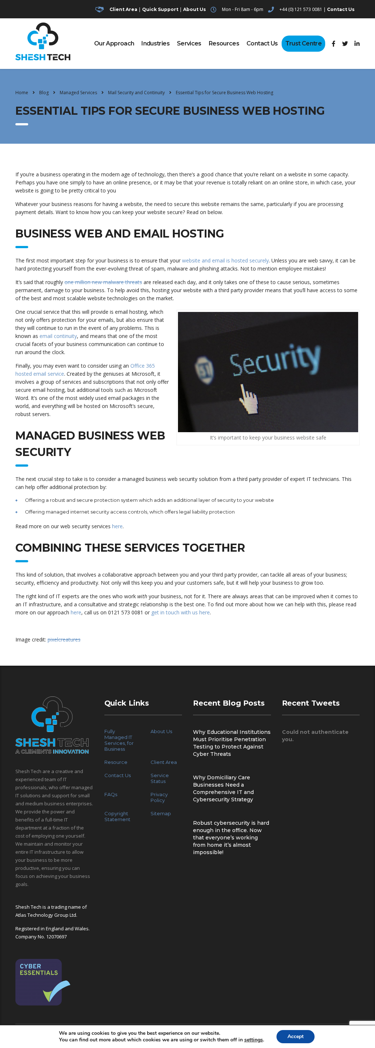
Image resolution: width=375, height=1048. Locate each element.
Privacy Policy (159, 797)
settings (253, 1040)
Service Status (160, 778)
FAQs (110, 794)
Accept (295, 1036)
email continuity (58, 335)
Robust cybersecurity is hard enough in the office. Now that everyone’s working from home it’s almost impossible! (231, 838)
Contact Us (340, 9)
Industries (155, 43)
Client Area (123, 9)
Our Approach (114, 43)
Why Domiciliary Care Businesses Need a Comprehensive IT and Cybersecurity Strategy (223, 788)
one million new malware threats (103, 282)
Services (189, 43)
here (117, 526)
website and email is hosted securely (225, 260)
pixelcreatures (64, 639)
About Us (194, 9)
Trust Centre (303, 43)
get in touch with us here (180, 612)
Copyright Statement (117, 816)
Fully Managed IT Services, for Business (119, 740)
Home (21, 92)
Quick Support (160, 9)
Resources (224, 43)
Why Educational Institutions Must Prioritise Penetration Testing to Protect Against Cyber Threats (232, 743)
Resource (115, 762)
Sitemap (161, 813)
